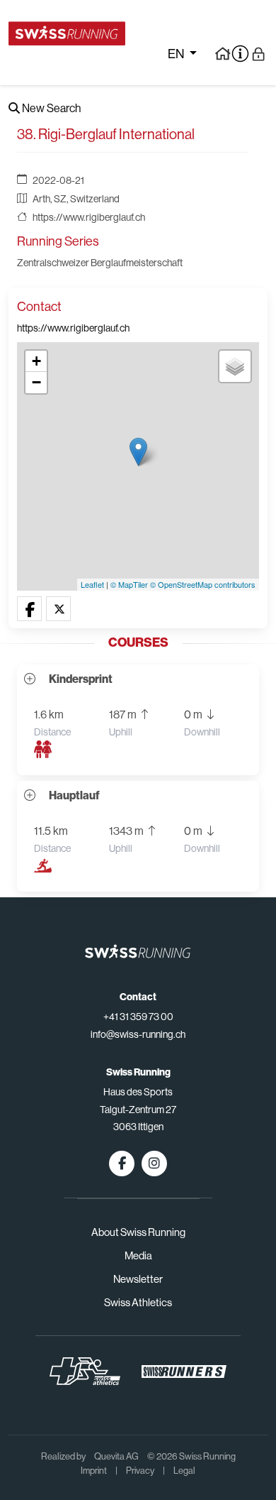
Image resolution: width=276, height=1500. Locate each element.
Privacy (140, 1470)
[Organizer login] (259, 53)
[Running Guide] (222, 53)
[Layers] (235, 366)
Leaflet (92, 584)
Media (138, 1255)
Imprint (94, 1470)
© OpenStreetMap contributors (202, 584)
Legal (184, 1470)
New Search (50, 108)
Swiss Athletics (138, 1302)
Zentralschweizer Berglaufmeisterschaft (100, 262)
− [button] (36, 382)
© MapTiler (129, 584)
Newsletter (138, 1279)
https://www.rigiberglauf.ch (89, 217)
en (177, 54)
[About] (240, 53)
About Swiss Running (138, 1232)
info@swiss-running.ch (138, 1034)
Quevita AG (116, 1456)
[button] (29, 609)
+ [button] (36, 361)
